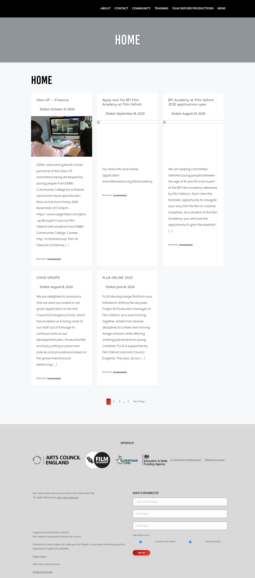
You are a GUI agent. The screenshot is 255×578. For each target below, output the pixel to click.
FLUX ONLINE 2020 (117, 278)
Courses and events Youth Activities (187, 541)
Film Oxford (48, 8)
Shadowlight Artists (43, 572)
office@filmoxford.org (68, 497)
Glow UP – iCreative (52, 100)
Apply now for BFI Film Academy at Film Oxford (122, 102)
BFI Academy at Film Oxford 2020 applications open (191, 102)
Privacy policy (39, 556)
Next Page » (139, 402)
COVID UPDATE (48, 278)
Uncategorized (54, 259)
